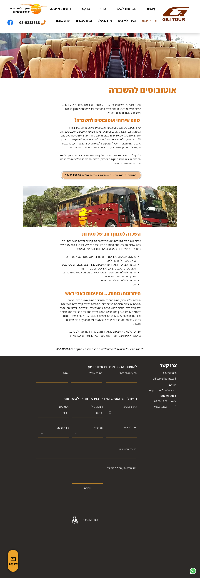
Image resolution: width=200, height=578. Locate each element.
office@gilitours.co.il (165, 378)
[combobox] (87, 433)
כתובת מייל (96, 373)
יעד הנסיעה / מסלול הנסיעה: (121, 468)
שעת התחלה (96, 406)
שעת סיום (64, 406)
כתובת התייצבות (127, 449)
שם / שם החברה (128, 373)
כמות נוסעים (130, 427)
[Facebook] (10, 22)
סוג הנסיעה (63, 427)
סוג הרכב (98, 427)
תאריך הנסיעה (129, 406)
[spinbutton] (53, 413)
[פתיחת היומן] (110, 412)
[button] (62, 20)
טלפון (65, 373)
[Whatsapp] (193, 571)
